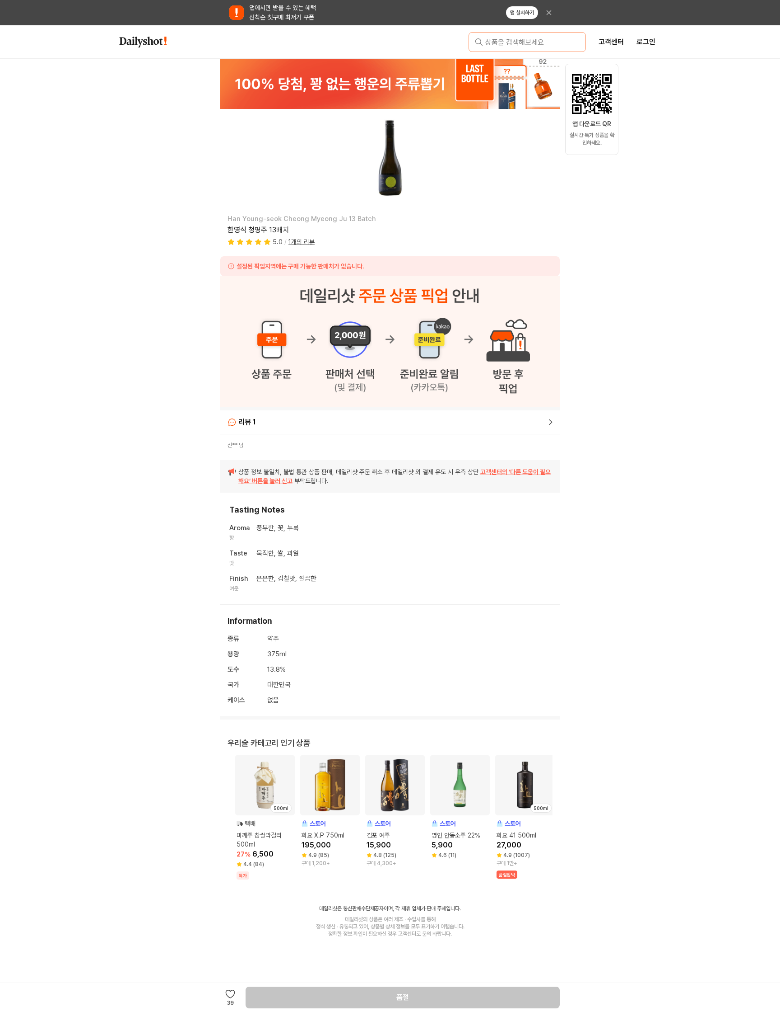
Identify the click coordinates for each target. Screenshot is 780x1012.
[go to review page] (550, 422)
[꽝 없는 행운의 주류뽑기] (390, 83)
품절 (402, 997)
